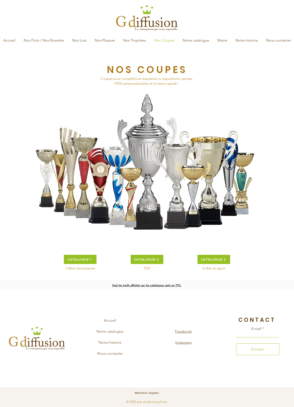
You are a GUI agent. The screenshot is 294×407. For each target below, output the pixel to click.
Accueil (110, 320)
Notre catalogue (110, 331)
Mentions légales (147, 393)
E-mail (256, 329)
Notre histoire (110, 342)
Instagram (183, 342)
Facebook (183, 331)
